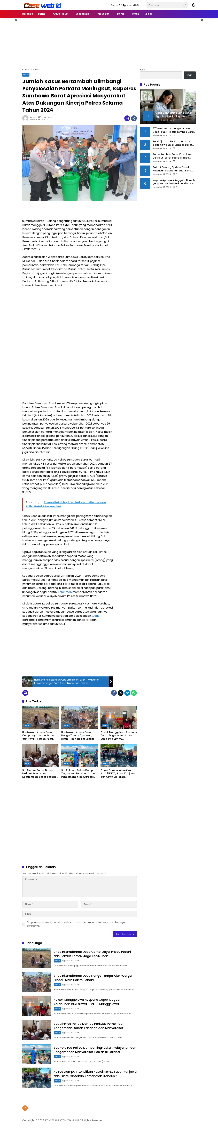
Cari (142, 69)
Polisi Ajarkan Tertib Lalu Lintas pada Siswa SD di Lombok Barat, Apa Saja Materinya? (173, 143)
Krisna (33, 117)
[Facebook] (114, 693)
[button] (184, 5)
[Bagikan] (134, 118)
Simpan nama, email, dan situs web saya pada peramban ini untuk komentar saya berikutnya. (76, 924)
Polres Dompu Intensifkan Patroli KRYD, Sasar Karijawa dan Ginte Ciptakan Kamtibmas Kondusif (117, 774)
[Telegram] (127, 693)
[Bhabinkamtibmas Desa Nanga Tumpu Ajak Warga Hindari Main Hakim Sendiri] (79, 717)
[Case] (43, 5)
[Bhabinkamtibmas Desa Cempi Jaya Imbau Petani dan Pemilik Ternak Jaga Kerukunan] (40, 717)
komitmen (65, 592)
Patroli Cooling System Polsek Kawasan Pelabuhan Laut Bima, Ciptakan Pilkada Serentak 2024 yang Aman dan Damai (173, 169)
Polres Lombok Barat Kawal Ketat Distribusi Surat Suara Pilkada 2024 (173, 156)
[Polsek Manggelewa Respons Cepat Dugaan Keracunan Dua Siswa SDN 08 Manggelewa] (118, 717)
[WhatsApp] (134, 693)
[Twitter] (120, 693)
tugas (95, 616)
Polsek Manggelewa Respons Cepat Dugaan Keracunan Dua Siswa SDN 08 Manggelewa (118, 736)
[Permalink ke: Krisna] (26, 118)
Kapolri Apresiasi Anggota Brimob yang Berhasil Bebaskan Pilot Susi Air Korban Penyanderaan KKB (174, 182)
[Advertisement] (109, 42)
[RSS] (25, 1108)
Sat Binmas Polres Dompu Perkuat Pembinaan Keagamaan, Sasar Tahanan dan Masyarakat (40, 774)
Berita (26, 74)
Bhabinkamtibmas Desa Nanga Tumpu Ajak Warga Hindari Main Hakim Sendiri (77, 735)
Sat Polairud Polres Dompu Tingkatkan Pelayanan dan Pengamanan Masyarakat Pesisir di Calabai (78, 774)
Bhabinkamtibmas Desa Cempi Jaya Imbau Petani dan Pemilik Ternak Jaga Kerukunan (38, 736)
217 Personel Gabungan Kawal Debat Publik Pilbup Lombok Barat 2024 (174, 130)
